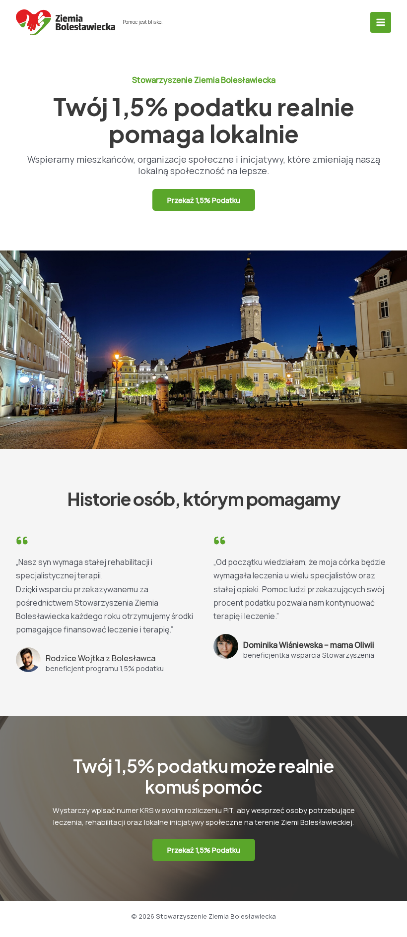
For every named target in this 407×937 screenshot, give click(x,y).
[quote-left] (22, 540)
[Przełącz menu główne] (380, 22)
